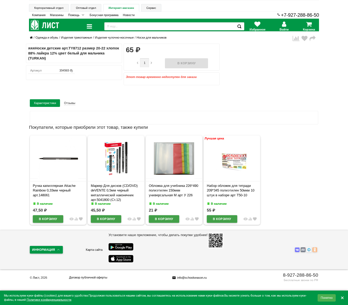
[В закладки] (305, 38)
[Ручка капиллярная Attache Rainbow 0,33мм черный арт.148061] (58, 177)
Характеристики (45, 103)
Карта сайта (94, 249)
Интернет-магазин (121, 7)
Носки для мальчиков (152, 37)
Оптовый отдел (86, 7)
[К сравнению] (297, 38)
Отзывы (69, 103)
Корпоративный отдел (48, 7)
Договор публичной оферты (88, 277)
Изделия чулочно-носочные (114, 37)
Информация (43, 249)
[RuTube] (304, 250)
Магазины (57, 15)
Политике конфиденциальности (49, 300)
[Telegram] (309, 250)
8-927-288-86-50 (300, 275)
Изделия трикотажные (76, 37)
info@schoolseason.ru (189, 277)
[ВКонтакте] (298, 250)
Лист (36, 277)
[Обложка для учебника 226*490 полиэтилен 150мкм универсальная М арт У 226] (174, 177)
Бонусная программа (104, 15)
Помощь (74, 15)
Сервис (151, 7)
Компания (39, 15)
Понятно (327, 298)
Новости (129, 15)
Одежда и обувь (46, 37)
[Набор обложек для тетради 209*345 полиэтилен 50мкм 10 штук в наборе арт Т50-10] (232, 177)
